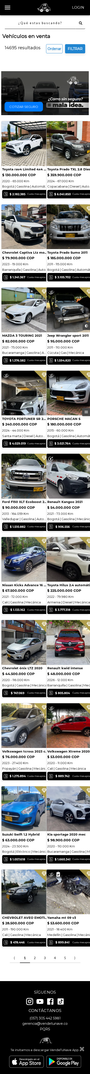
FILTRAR (75, 49)
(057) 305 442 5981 (45, 1018)
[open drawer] (7, 7)
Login (78, 7)
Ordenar (54, 49)
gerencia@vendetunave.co (45, 1023)
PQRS (45, 1029)
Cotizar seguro (23, 107)
